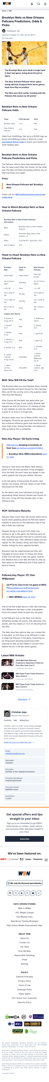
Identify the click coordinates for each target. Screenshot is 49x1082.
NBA (10, 11)
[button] (45, 4)
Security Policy (24, 1002)
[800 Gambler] (32, 1024)
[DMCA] (12, 1016)
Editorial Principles (24, 976)
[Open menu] (45, 4)
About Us (24, 938)
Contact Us (24, 942)
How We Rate (24, 951)
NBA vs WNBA (24, 908)
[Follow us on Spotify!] (33, 893)
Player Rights (24, 994)
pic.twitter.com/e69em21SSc (19, 591)
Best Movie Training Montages (24, 921)
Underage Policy (24, 989)
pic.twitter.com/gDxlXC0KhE (30, 448)
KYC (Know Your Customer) (24, 998)
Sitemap (24, 964)
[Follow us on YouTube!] (21, 893)
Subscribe (24, 839)
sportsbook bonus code (13, 142)
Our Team (24, 947)
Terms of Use (25, 985)
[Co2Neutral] (31, 1031)
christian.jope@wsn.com (15, 753)
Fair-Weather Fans (25, 917)
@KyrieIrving (12, 445)
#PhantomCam (32, 588)
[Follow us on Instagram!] (27, 893)
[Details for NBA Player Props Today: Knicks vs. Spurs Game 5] (7, 676)
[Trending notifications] (32, 4)
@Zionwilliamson (15, 588)
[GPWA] (17, 1031)
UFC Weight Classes (24, 912)
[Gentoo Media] (15, 1024)
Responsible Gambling (24, 955)
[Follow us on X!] (16, 893)
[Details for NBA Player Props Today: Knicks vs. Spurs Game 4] (7, 687)
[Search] (38, 3)
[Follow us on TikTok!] (38, 893)
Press (24, 959)
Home (4, 11)
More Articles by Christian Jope (18, 742)
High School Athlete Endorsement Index (24, 925)
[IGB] (36, 1016)
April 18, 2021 (29, 597)
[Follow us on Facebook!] (10, 893)
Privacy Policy (24, 981)
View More (22, 699)
